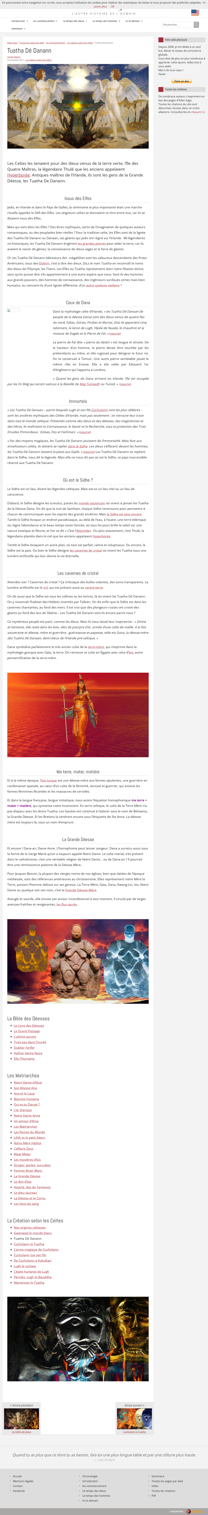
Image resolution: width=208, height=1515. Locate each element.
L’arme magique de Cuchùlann (36, 1249)
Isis (131, 652)
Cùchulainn (99, 410)
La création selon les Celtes (39, 59)
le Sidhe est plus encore (124, 514)
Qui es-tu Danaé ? (27, 1104)
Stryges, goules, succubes (32, 1165)
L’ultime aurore (25, 1037)
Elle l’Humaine (24, 1059)
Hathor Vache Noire (28, 1053)
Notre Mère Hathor (28, 1143)
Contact (18, 1486)
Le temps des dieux (73, 21)
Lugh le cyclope (25, 1266)
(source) (115, 333)
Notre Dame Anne (27, 1115)
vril (45, 587)
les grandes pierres (92, 243)
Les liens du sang (26, 1204)
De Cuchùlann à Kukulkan (33, 1260)
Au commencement (44, 21)
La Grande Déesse (27, 1176)
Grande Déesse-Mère (80, 890)
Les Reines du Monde (29, 1132)
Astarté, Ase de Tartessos (32, 1187)
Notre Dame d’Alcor (28, 1082)
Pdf (154, 1495)
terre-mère (96, 647)
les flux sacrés (67, 904)
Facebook (19, 1491)
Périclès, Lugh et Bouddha (33, 1277)
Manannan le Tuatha (29, 1283)
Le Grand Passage (27, 1031)
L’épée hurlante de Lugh (31, 1271)
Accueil (17, 1476)
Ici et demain (133, 21)
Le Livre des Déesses (29, 1026)
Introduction (18, 21)
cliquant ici (197, 112)
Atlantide (82, 531)
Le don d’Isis (23, 1182)
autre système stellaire (103, 285)
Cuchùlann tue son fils (30, 1255)
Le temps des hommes (105, 21)
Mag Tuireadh (89, 384)
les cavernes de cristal (86, 550)
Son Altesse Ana (25, 1088)
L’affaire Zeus (23, 1148)
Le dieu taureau (25, 1193)
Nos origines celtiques (30, 1227)
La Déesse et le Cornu (30, 1198)
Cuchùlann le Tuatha (29, 1244)
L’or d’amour (23, 1110)
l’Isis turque (48, 780)
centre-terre (94, 587)
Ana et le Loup (24, 1093)
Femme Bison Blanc (28, 1171)
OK (112, 6)
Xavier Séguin (13, 56)
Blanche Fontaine (26, 1099)
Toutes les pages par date (167, 1481)
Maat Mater (22, 1154)
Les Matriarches (25, 1126)
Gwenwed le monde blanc (33, 1233)
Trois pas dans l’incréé (30, 1042)
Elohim (44, 263)
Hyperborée (18, 175)
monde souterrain (92, 503)
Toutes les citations (163, 1491)
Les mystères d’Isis (27, 1160)
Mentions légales (23, 1481)
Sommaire (17, 28)
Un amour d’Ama (26, 1121)
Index (155, 1486)
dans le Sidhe (77, 446)
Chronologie (90, 1476)
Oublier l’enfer (24, 1048)
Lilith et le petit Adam (29, 1137)
